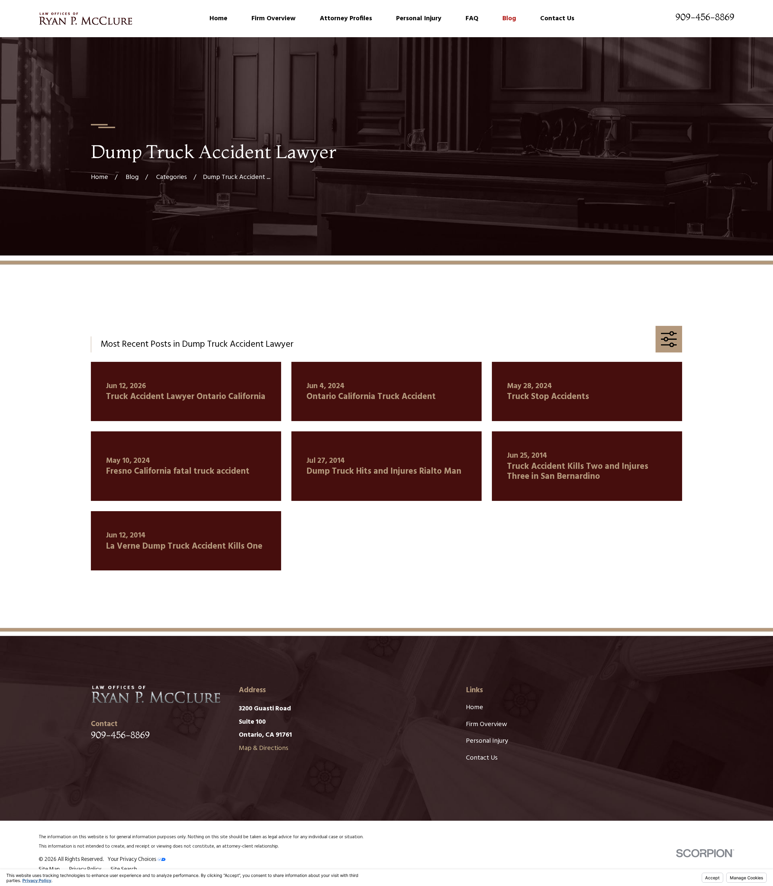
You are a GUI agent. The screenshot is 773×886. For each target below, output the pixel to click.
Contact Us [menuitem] (557, 18)
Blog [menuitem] (509, 18)
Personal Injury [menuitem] (418, 18)
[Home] (85, 18)
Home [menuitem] (218, 18)
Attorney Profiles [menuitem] (346, 18)
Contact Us (482, 758)
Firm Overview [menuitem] (274, 18)
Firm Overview (486, 724)
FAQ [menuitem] (472, 18)
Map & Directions (263, 748)
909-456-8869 (704, 17)
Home (474, 707)
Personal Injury (487, 741)
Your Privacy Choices (132, 859)
